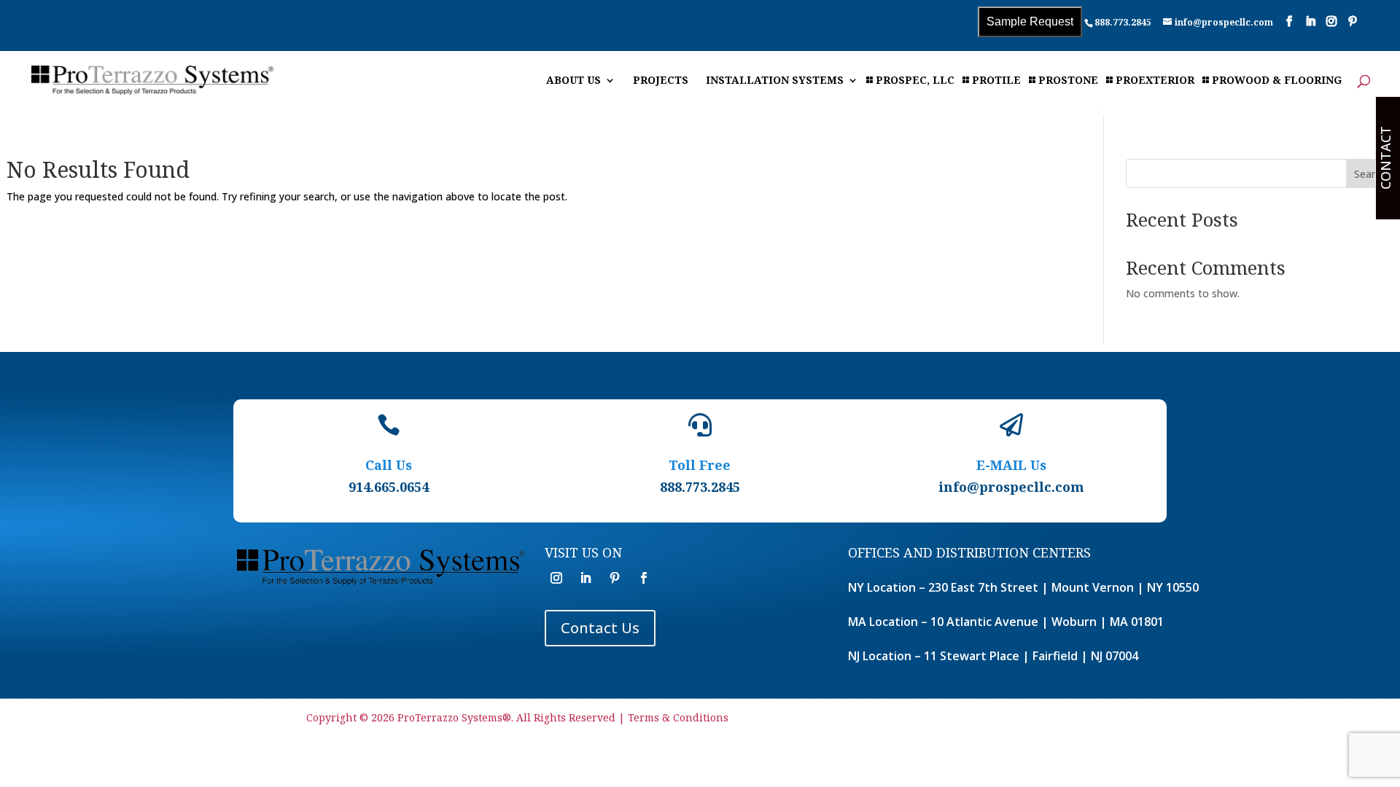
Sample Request (1030, 21)
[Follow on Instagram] (556, 578)
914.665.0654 (389, 487)
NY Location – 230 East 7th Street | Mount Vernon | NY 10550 (1023, 587)
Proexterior (1155, 81)
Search (1370, 174)
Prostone (1068, 81)
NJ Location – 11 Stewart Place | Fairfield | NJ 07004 (993, 656)
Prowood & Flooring (1277, 81)
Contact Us (600, 628)
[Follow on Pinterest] (614, 578)
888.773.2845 (1122, 22)
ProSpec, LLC (915, 81)
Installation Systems (775, 81)
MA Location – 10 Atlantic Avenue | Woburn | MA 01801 (1006, 622)
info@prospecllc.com (1011, 487)
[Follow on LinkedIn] (585, 578)
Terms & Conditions (678, 717)
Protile (996, 81)
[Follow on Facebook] (644, 578)
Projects (660, 81)
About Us (573, 81)
